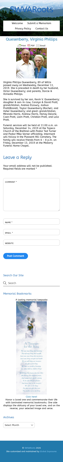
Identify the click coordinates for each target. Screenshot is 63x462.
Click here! (31, 396)
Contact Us (41, 28)
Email (9, 233)
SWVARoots (30, 448)
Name (9, 222)
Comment (11, 182)
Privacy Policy (23, 28)
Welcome (17, 23)
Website (9, 243)
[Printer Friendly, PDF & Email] (31, 45)
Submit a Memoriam (39, 23)
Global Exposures (48, 451)
